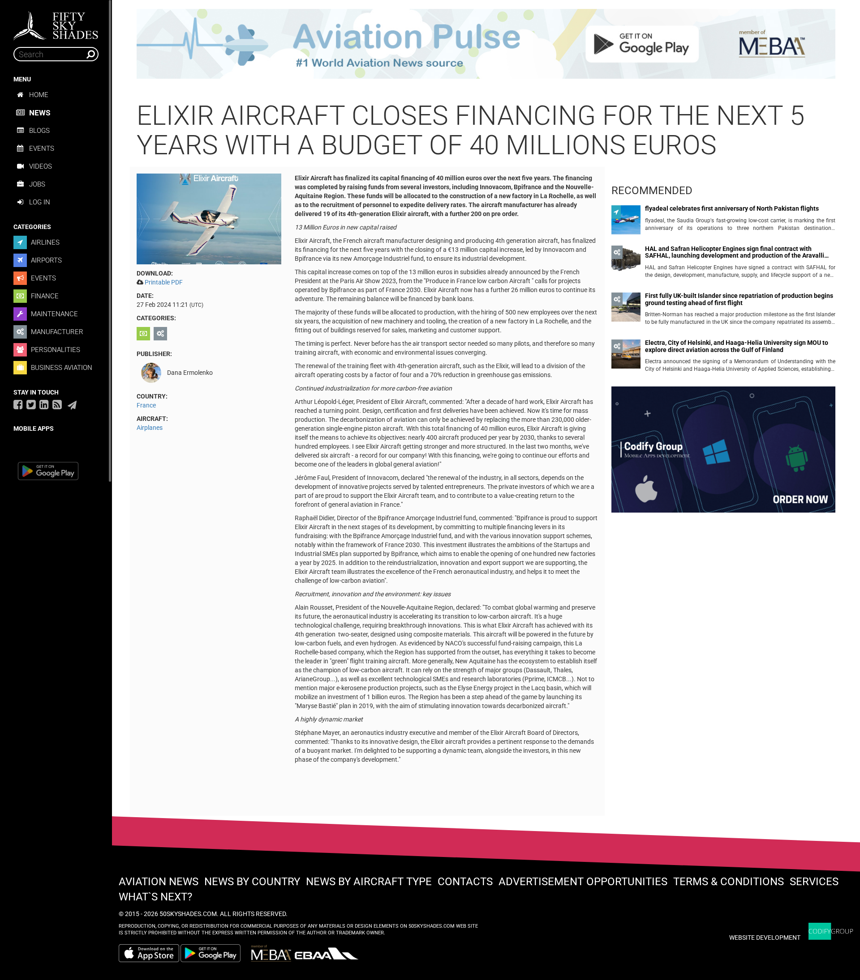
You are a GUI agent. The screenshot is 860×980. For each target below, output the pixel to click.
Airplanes (150, 427)
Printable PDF (164, 282)
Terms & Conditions (728, 881)
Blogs (39, 131)
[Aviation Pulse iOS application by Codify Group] (149, 953)
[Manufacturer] (161, 333)
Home (38, 95)
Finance (44, 296)
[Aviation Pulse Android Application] (486, 43)
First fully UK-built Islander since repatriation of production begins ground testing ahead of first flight (739, 299)
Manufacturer (56, 332)
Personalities (54, 350)
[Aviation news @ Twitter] (31, 404)
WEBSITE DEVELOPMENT (764, 937)
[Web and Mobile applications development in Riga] (830, 931)
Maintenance (53, 314)
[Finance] (144, 333)
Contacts (465, 881)
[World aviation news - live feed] (57, 404)
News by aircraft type (369, 881)
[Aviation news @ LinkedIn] (44, 404)
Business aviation (60, 368)
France (146, 405)
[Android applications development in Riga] (723, 453)
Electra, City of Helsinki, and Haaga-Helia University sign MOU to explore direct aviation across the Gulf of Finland (736, 346)
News (39, 112)
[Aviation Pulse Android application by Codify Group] (215, 953)
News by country (252, 881)
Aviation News (158, 881)
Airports (45, 260)
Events (41, 148)
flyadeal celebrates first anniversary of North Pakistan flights (732, 208)
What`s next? (155, 897)
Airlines (44, 242)
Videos (40, 166)
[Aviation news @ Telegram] (72, 405)
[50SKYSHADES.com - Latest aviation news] (56, 22)
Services (814, 881)
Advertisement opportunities (583, 881)
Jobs (37, 184)
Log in (39, 202)
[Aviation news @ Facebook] (18, 404)
